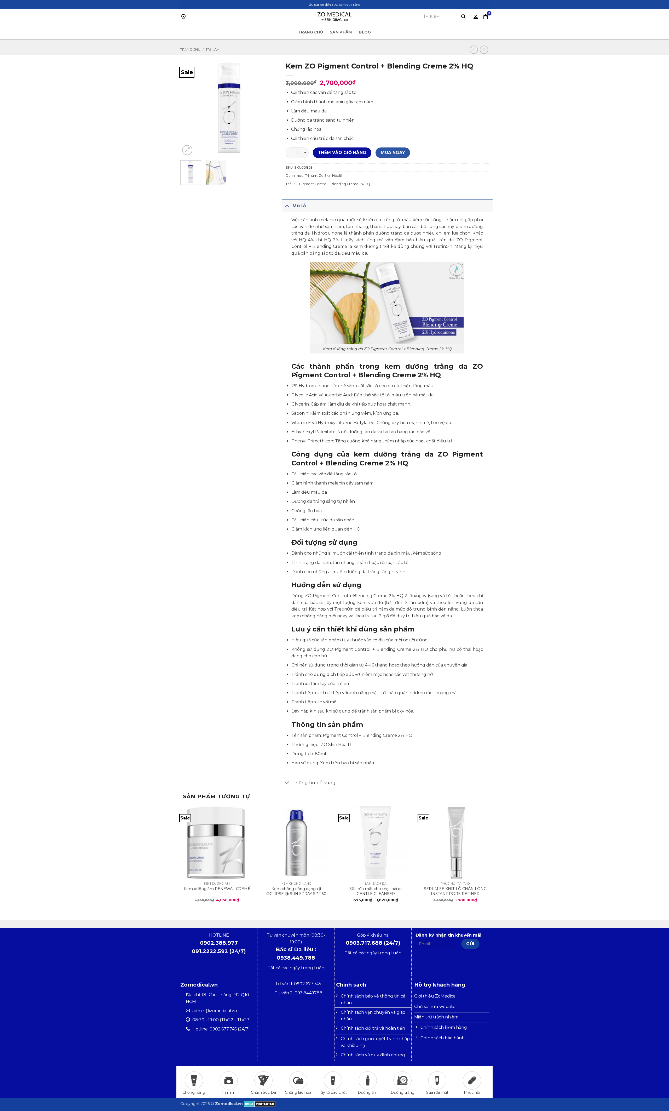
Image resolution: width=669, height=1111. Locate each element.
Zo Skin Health (331, 176)
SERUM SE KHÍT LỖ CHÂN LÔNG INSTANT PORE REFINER (455, 891)
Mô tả (299, 205)
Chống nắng (193, 1092)
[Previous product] (484, 49)
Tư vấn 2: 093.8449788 (298, 992)
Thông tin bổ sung (314, 782)
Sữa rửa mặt (437, 1092)
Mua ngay (393, 152)
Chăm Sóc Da (263, 1092)
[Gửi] (463, 16)
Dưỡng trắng (402, 1092)
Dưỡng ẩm (368, 1092)
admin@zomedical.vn (214, 1010)
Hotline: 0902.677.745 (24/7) (221, 1029)
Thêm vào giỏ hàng (342, 152)
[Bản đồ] (183, 17)
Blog (365, 32)
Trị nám (213, 50)
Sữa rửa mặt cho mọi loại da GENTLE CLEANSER (375, 891)
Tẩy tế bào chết (333, 1092)
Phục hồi (472, 1092)
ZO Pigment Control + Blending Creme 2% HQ (331, 184)
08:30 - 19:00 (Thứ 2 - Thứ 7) (221, 1019)
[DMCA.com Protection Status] (259, 1103)
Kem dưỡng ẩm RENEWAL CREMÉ (217, 888)
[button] (485, 16)
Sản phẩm (341, 32)
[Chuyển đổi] (287, 205)
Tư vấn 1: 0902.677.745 (298, 983)
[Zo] (334, 16)
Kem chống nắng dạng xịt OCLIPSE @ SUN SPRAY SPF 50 (296, 891)
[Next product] (474, 49)
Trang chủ (310, 32)
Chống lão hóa (298, 1092)
